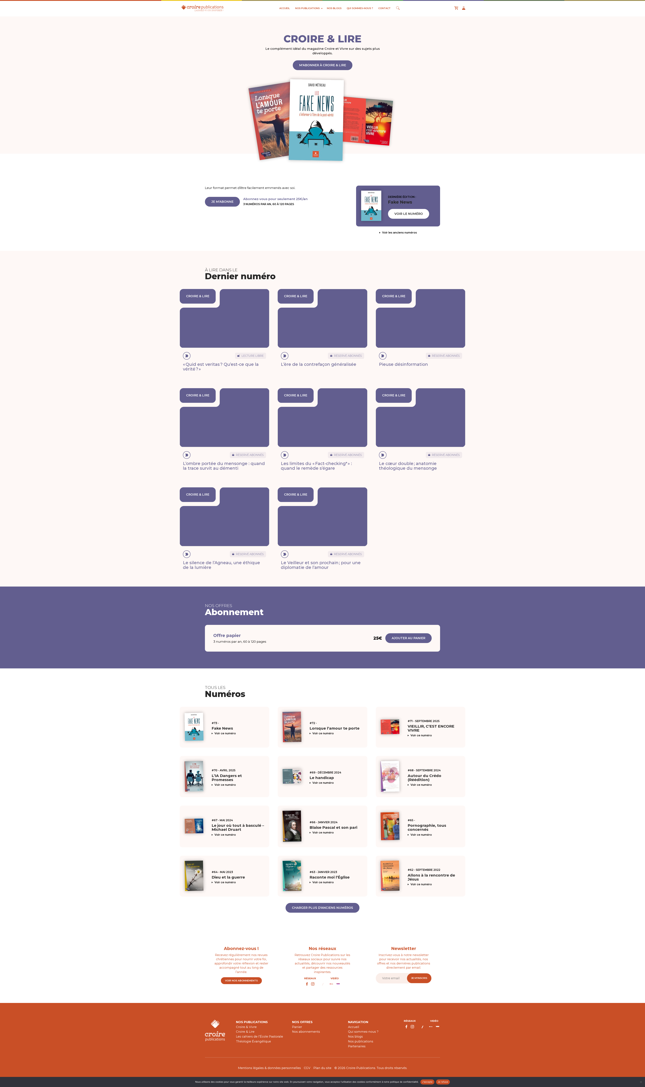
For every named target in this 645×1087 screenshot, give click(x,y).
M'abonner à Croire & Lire (322, 65)
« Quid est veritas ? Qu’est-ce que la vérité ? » (221, 367)
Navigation (358, 1022)
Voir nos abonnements (241, 980)
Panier (297, 1027)
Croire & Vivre (246, 1027)
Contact (384, 8)
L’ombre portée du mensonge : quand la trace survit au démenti (224, 466)
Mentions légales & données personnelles (269, 1068)
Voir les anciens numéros (399, 232)
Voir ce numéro (225, 733)
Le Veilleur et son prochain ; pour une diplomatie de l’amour (321, 565)
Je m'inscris (419, 978)
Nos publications (307, 8)
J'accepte (427, 1081)
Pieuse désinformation (403, 364)
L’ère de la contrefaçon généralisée (318, 364)
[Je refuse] (640, 1082)
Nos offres (302, 1022)
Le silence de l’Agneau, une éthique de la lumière (221, 565)
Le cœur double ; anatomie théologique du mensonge (408, 466)
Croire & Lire (245, 1032)
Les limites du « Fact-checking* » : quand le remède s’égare (316, 466)
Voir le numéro (408, 214)
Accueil (284, 8)
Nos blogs (334, 8)
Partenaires (357, 1046)
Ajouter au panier (408, 638)
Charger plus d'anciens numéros (322, 908)
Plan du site (322, 1068)
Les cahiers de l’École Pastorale (259, 1036)
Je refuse (443, 1081)
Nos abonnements (306, 1032)
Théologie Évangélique (253, 1041)
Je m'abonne (222, 202)
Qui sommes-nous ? (360, 8)
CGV (307, 1068)
